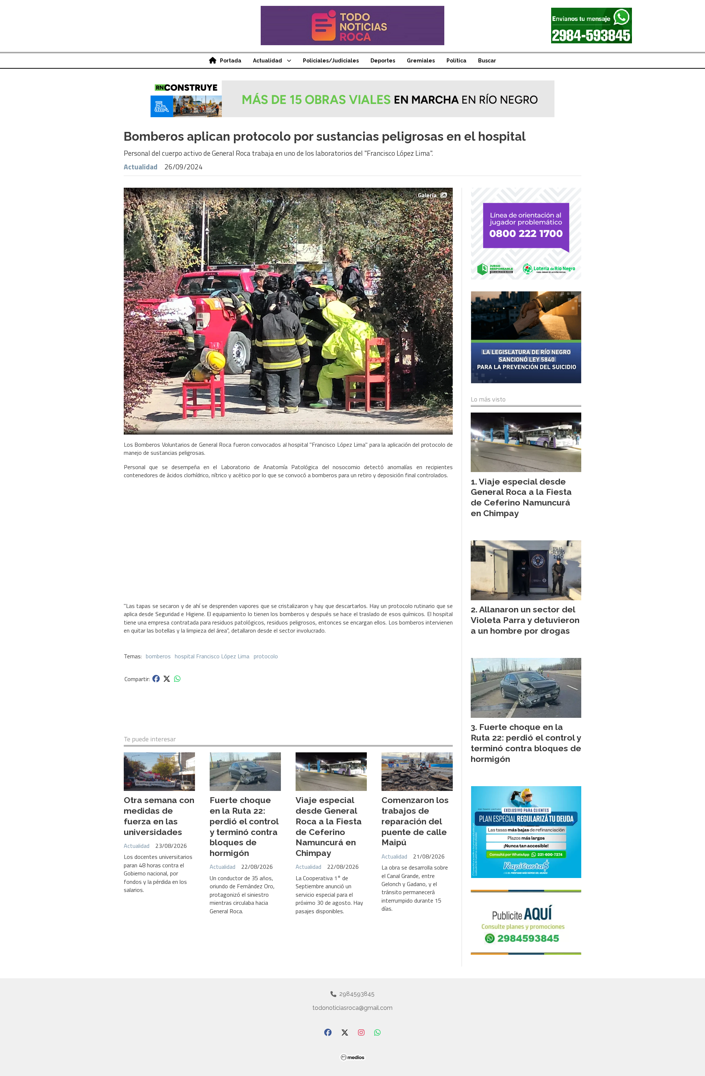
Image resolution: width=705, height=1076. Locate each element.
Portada (230, 61)
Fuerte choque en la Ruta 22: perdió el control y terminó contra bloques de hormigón (244, 826)
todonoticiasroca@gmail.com (352, 1007)
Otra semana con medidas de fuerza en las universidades (159, 815)
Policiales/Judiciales (331, 61)
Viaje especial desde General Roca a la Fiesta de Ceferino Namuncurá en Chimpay (329, 826)
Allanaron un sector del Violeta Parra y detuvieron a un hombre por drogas (525, 620)
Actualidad (267, 61)
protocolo (266, 656)
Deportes (382, 61)
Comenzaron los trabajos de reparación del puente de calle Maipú (415, 821)
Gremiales (421, 61)
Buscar (487, 61)
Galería (427, 195)
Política (456, 61)
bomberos (158, 656)
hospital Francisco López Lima (212, 656)
